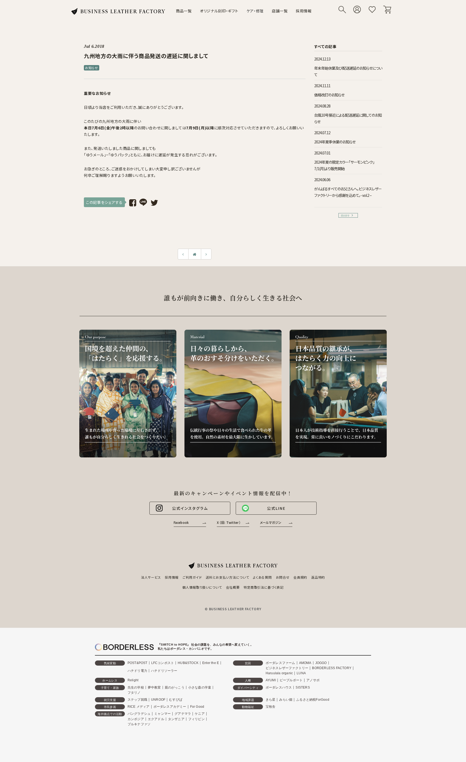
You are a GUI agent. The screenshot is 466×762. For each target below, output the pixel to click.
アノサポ (313, 680)
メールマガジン (270, 522)
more (345, 215)
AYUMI (271, 680)
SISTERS (303, 687)
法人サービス (151, 577)
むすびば (175, 700)
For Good (197, 707)
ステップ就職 (137, 700)
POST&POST (138, 663)
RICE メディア (139, 707)
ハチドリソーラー (164, 671)
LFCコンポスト (162, 663)
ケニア (200, 714)
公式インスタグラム (190, 508)
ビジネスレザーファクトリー (287, 668)
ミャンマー (162, 714)
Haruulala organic (279, 673)
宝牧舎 (271, 707)
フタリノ (134, 692)
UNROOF (158, 700)
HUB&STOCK (188, 663)
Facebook (181, 522)
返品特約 (318, 577)
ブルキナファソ (139, 724)
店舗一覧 (280, 11)
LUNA (301, 673)
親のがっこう (174, 687)
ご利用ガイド (192, 577)
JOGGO (321, 663)
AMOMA (305, 663)
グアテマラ (182, 714)
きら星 (271, 700)
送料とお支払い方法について (227, 577)
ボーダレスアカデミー (169, 707)
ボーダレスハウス (279, 687)
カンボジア (136, 719)
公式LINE (276, 508)
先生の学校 (136, 687)
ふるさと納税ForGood (312, 700)
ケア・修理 (255, 11)
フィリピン (196, 719)
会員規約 (300, 577)
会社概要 (233, 587)
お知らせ (91, 67)
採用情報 (304, 11)
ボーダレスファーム (280, 663)
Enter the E (210, 663)
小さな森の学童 (199, 687)
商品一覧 (184, 11)
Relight (133, 680)
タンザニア (176, 719)
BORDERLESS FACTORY (331, 668)
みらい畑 (285, 700)
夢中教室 (154, 687)
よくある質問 (262, 577)
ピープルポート (291, 680)
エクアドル (156, 719)
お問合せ (283, 577)
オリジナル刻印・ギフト (219, 11)
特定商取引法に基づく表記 (263, 587)
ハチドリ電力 (137, 671)
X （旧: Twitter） (229, 522)
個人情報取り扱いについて (202, 587)
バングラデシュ (139, 714)
